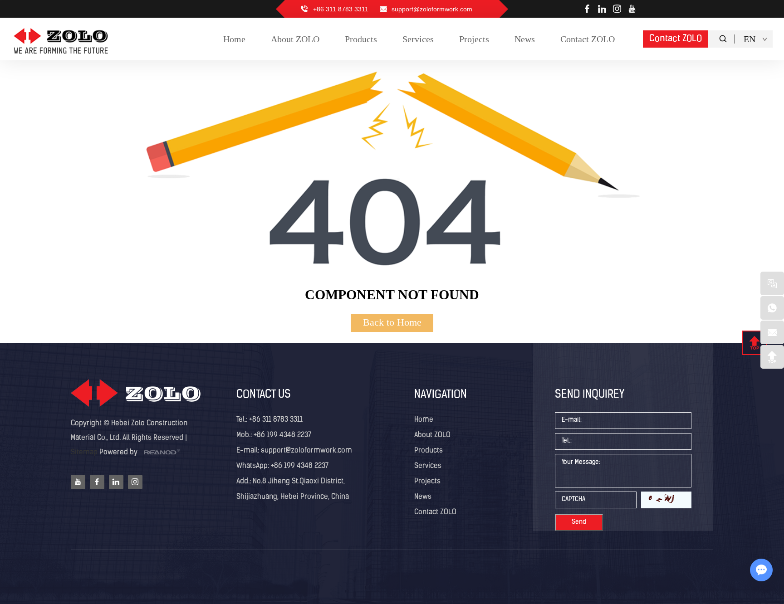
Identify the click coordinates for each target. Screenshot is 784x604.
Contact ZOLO (675, 39)
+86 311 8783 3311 (276, 420)
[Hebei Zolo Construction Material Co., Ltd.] (62, 39)
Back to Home (392, 322)
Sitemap (84, 452)
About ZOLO (432, 435)
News (422, 497)
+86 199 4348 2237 (298, 466)
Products (428, 450)
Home (423, 420)
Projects (427, 481)
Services (427, 466)
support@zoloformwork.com (432, 9)
